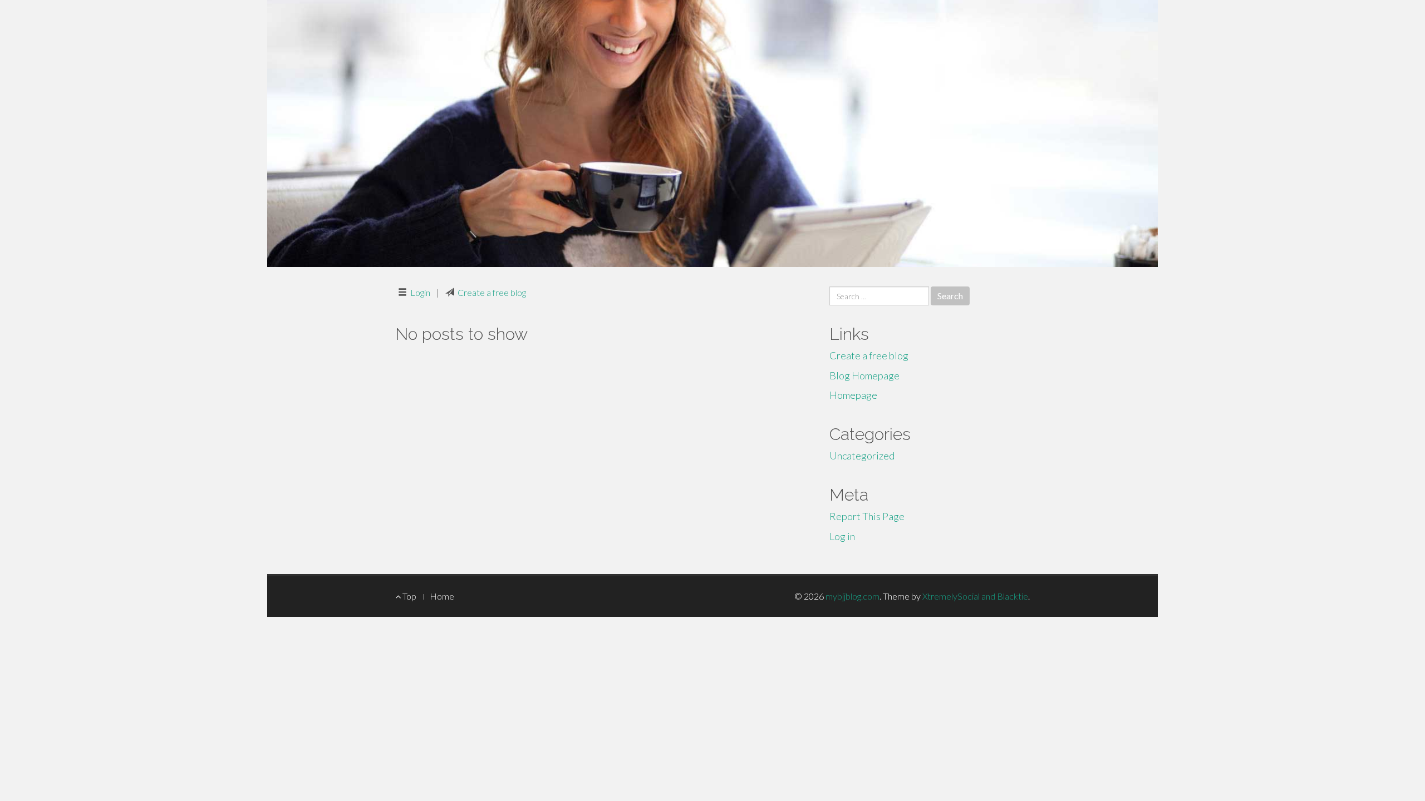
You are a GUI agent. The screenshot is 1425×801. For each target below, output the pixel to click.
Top (408, 596)
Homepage (853, 395)
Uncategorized (862, 455)
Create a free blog (492, 292)
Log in (842, 536)
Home (442, 596)
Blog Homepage (864, 375)
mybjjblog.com (852, 596)
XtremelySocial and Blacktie (975, 596)
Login (420, 292)
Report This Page (867, 516)
